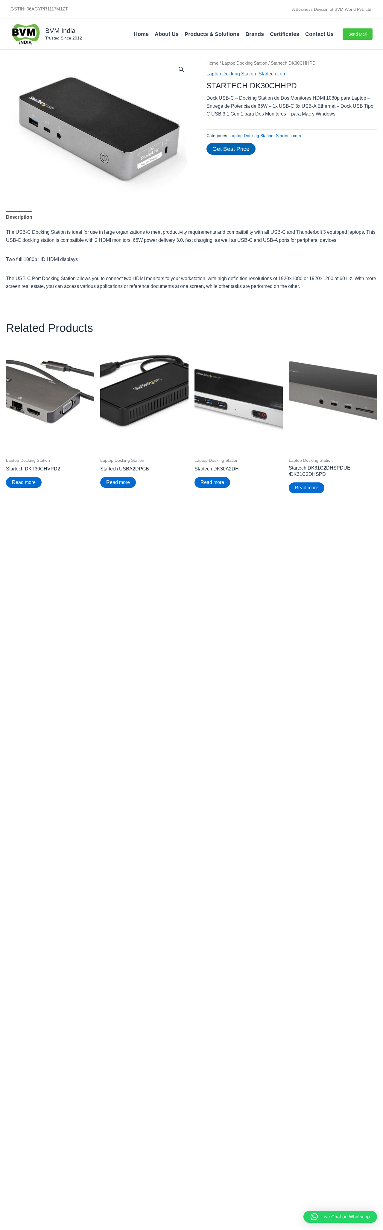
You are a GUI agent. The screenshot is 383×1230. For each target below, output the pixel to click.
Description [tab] (19, 217)
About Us (167, 34)
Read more (24, 482)
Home (141, 34)
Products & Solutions (212, 34)
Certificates (284, 34)
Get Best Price (231, 149)
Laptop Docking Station (244, 63)
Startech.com (272, 73)
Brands (254, 34)
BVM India (60, 30)
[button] (358, 34)
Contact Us (319, 34)
